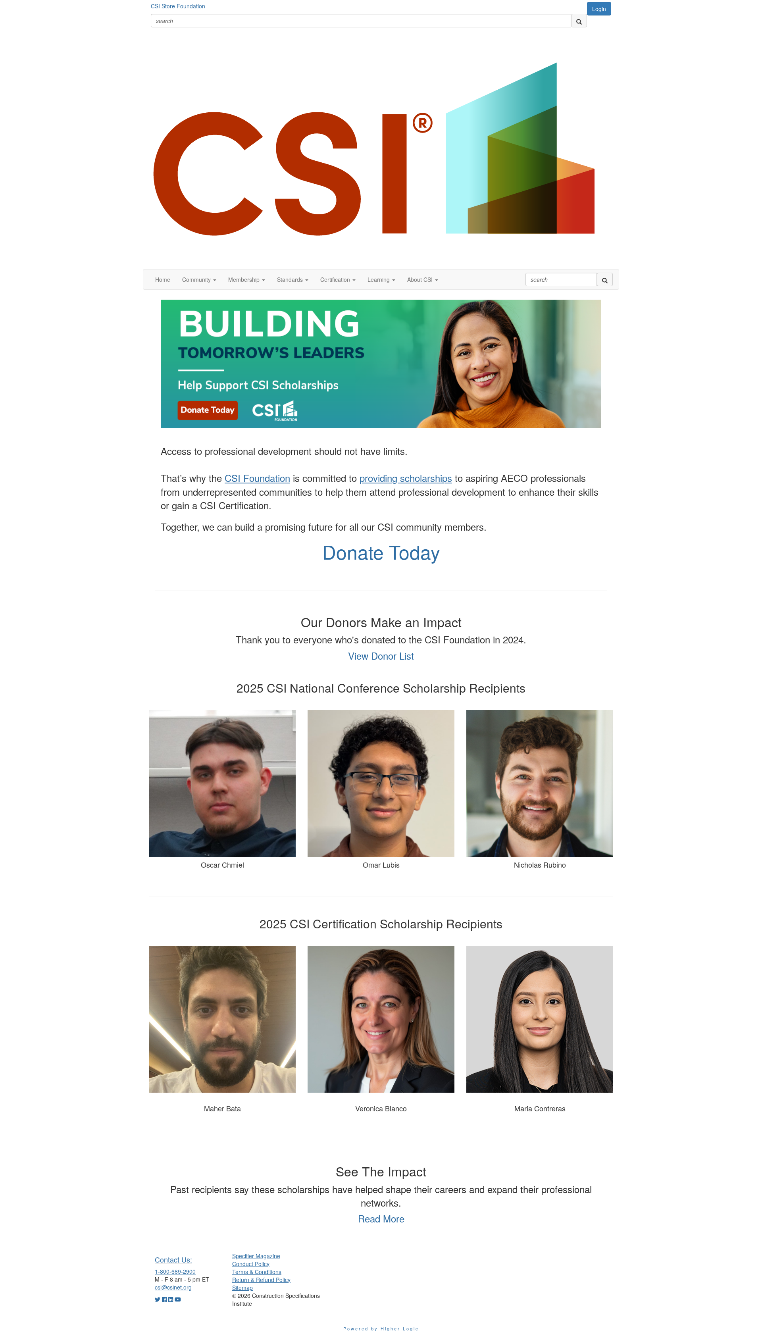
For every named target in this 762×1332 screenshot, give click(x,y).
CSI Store (163, 6)
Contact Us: (173, 1259)
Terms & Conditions (256, 1272)
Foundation (191, 6)
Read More (381, 1218)
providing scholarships (406, 478)
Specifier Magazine (256, 1256)
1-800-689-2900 (175, 1271)
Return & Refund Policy (261, 1280)
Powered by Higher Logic (381, 1328)
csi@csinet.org (173, 1287)
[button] (199, 279)
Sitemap (242, 1288)
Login (599, 9)
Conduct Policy (250, 1264)
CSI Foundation (257, 478)
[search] (579, 20)
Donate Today (381, 551)
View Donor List (381, 655)
